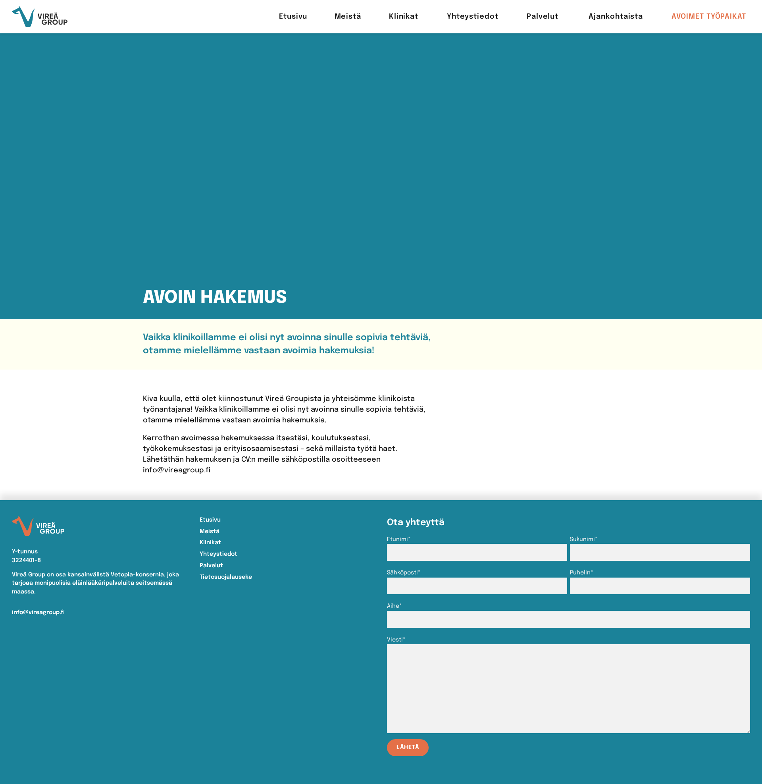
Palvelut (211, 565)
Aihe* (394, 606)
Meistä (209, 531)
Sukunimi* (584, 539)
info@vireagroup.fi (176, 470)
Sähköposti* (404, 573)
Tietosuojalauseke (226, 577)
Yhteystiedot (218, 554)
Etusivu (210, 520)
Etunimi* (399, 539)
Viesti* (396, 640)
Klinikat (210, 542)
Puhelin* (581, 573)
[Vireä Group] (39, 16)
